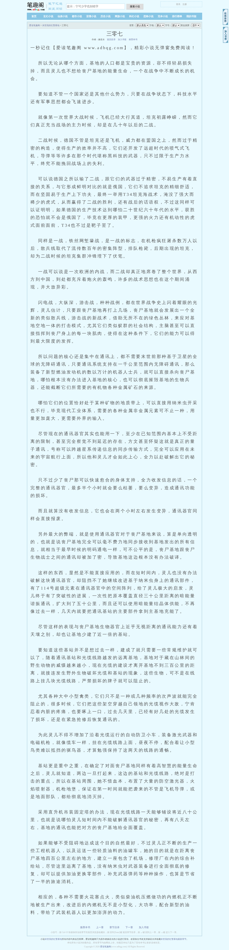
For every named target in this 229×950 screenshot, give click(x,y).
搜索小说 (135, 6)
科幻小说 (134, 16)
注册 (184, 4)
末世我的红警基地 (50, 25)
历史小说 (106, 16)
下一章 (129, 927)
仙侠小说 (63, 16)
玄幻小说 (48, 16)
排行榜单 (177, 16)
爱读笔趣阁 (45, 6)
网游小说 (120, 16)
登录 (178, 4)
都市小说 (77, 16)
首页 (33, 16)
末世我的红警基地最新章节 (173, 939)
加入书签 (122, 39)
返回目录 (111, 39)
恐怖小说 (148, 16)
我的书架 (191, 16)
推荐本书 (133, 39)
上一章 (100, 927)
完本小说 (163, 16)
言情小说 (91, 16)
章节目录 (114, 927)
